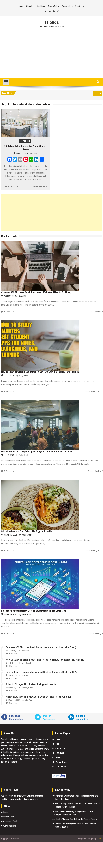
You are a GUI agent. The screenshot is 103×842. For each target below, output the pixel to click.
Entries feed (8, 816)
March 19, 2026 (10, 535)
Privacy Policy (53, 6)
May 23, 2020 (22, 153)
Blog (57, 744)
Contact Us (66, 6)
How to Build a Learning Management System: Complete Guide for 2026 (36, 451)
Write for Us (79, 6)
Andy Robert (24, 375)
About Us (29, 6)
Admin (34, 153)
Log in (5, 812)
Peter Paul (23, 455)
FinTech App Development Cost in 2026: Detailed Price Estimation (34, 610)
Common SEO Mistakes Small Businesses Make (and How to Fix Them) (36, 292)
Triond (98, 839)
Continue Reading (38, 186)
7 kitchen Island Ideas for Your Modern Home (25, 148)
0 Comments (13, 186)
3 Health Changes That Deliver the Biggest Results (26, 531)
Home (20, 6)
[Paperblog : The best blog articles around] (59, 777)
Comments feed (10, 821)
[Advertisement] (51, 58)
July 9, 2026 (9, 375)
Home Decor (25, 141)
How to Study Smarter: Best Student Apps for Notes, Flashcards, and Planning (40, 372)
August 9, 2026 (10, 296)
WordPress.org (9, 826)
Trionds (51, 22)
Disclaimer (41, 6)
